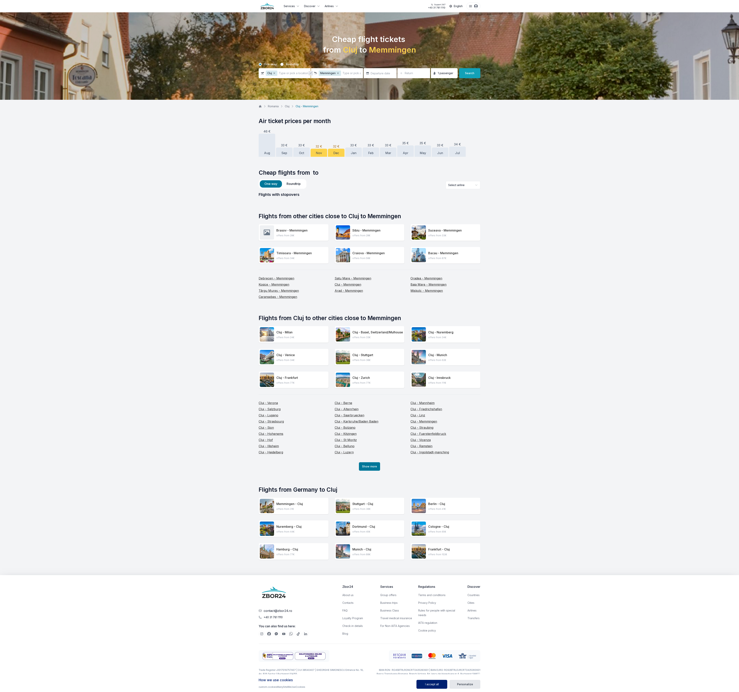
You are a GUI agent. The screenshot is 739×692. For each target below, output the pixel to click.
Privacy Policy (427, 602)
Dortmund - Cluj (363, 526)
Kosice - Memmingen (274, 284)
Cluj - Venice (285, 355)
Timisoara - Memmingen (294, 253)
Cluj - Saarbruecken (349, 415)
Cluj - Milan (284, 332)
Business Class (389, 610)
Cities (470, 602)
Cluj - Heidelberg (271, 452)
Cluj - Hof (266, 440)
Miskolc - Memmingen (426, 291)
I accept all (432, 684)
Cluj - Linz (417, 415)
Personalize (465, 684)
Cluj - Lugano (268, 415)
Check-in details (352, 625)
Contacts (348, 602)
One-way (270, 64)
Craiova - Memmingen (368, 253)
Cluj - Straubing (421, 427)
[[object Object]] (262, 634)
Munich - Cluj (361, 549)
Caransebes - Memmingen (278, 297)
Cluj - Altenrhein (347, 409)
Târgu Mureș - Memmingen (279, 291)
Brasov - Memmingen (292, 230)
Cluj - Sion (266, 427)
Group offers (388, 595)
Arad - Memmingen (349, 291)
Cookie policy (427, 630)
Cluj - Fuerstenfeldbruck (428, 434)
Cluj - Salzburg (270, 409)
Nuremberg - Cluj (289, 526)
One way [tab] (270, 184)
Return (409, 73)
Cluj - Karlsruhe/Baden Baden (356, 421)
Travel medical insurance (396, 618)
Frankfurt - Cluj (439, 549)
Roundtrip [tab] (294, 184)
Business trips (389, 602)
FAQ (345, 610)
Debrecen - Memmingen (276, 278)
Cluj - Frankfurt (287, 378)
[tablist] (282, 184)
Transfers (473, 618)
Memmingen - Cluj (289, 504)
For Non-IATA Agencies (395, 625)
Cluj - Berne (343, 403)
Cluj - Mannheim (422, 403)
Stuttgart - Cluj (362, 504)
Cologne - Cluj (438, 526)
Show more (369, 466)
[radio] (260, 64)
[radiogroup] (369, 64)
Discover (309, 6)
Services (289, 6)
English (458, 6)
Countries (473, 595)
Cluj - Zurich (361, 378)
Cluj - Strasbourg (271, 421)
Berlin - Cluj (436, 504)
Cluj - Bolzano (345, 427)
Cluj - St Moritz (346, 440)
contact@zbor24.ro (278, 611)
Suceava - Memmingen (445, 230)
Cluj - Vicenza (420, 440)
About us (348, 595)
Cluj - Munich (437, 355)
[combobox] (463, 185)
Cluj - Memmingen (348, 284)
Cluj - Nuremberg (440, 332)
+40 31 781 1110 (436, 6)
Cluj (287, 106)
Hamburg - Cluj (287, 549)
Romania (273, 106)
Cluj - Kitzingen (346, 434)
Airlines (329, 6)
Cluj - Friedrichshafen (426, 409)
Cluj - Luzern (344, 452)
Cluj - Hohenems (271, 434)
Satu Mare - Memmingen (353, 278)
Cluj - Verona (268, 403)
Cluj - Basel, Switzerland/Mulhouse (377, 332)
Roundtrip (292, 64)
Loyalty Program (352, 618)
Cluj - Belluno (344, 446)
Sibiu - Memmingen (366, 230)
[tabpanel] (369, 194)
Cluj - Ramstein (421, 446)
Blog (345, 633)
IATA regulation (427, 622)
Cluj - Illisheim (269, 446)
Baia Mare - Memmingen (428, 284)
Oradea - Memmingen (426, 278)
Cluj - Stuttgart (362, 355)
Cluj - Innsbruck (439, 378)
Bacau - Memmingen (443, 253)
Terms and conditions (432, 595)
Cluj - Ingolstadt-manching (429, 452)
